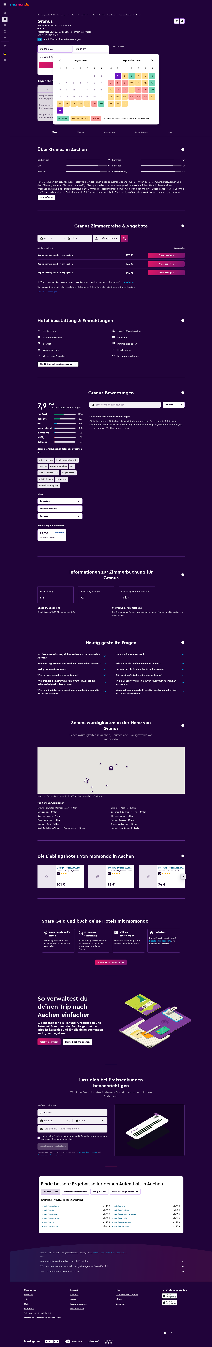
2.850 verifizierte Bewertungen (64, 39)
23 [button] (101, 96)
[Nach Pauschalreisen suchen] (5, 31)
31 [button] (60, 110)
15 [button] (94, 90)
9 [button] (101, 83)
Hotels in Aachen (125, 15)
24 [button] (59, 103)
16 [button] (101, 90)
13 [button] (80, 90)
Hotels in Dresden (50, 1214)
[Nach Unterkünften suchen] (5, 19)
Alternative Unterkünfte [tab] (75, 1192)
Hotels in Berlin (118, 1206)
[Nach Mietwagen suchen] (5, 25)
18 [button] (67, 96)
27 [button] (80, 103)
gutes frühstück (46, 460)
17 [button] (60, 96)
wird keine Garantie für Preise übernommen (109, 1253)
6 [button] (80, 83)
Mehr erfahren (127, 282)
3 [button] (59, 83)
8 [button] (94, 83)
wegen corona (68, 473)
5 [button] (73, 83)
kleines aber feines (58, 466)
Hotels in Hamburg (50, 1206)
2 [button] (101, 76)
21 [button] (87, 96)
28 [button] (87, 103)
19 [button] (74, 96)
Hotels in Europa (59, 15)
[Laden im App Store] (169, 1302)
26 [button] (73, 103)
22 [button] (94, 96)
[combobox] (75, 1113)
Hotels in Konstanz (50, 1227)
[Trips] (5, 46)
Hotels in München (120, 1210)
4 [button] (66, 83)
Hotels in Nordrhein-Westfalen (103, 15)
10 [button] (60, 90)
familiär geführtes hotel (66, 460)
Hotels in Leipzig (119, 1218)
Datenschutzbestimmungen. (48, 1155)
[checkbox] (51, 535)
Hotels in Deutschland (79, 15)
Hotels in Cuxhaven (121, 1227)
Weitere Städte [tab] (50, 1192)
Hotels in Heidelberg (121, 1223)
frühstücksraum (46, 479)
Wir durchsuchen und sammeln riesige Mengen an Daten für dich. (74, 1266)
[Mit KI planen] (5, 37)
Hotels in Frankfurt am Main (124, 1214)
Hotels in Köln (48, 1210)
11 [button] (66, 90)
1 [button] (94, 76)
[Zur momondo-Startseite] (19, 4)
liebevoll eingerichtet (48, 473)
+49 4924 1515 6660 (47, 35)
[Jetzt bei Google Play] (169, 1296)
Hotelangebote (43, 15)
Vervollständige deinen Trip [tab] (125, 1192)
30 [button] (101, 103)
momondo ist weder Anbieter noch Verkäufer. (64, 1261)
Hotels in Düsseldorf (51, 1218)
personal (43, 466)
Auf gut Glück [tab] (99, 1192)
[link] (111, 962)
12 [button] (74, 90)
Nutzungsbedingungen (88, 1152)
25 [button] (66, 103)
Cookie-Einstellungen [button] (47, 292)
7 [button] (87, 83)
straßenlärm (61, 479)
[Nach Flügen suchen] (5, 13)
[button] (5, 4)
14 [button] (87, 90)
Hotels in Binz (48, 1223)
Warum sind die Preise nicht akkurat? (59, 1271)
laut (72, 466)
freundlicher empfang (49, 486)
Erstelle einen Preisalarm (160, 941)
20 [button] (80, 96)
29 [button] (94, 103)
